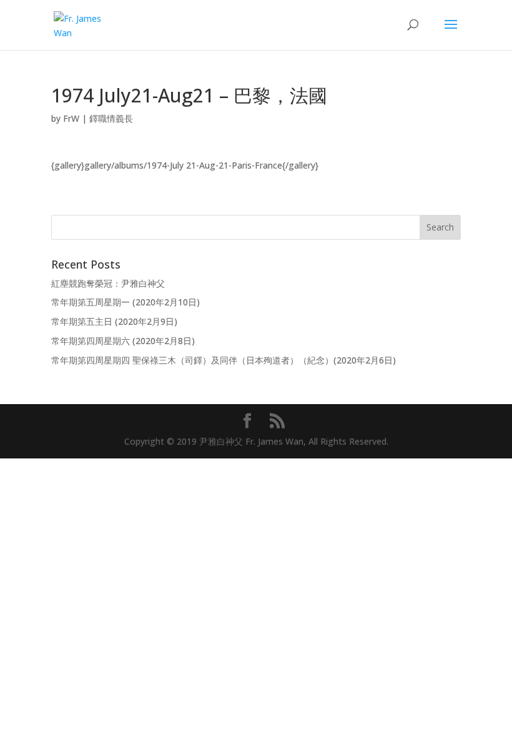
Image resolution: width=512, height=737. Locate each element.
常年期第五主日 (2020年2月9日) (114, 321)
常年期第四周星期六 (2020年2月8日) (123, 341)
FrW (71, 118)
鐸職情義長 (111, 118)
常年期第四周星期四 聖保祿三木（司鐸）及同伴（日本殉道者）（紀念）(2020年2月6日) (223, 360)
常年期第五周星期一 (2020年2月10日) (125, 302)
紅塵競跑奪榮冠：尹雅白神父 (108, 283)
